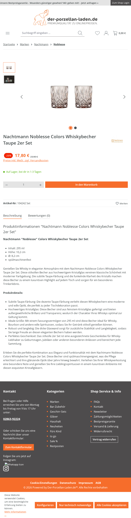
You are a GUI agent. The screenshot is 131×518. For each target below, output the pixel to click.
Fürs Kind (55, 431)
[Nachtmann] (117, 140)
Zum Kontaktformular (18, 447)
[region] (65, 96)
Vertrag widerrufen (104, 439)
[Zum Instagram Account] (6, 468)
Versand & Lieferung (106, 426)
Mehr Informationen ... (15, 513)
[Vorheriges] (21, 96)
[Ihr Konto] (106, 33)
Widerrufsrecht (103, 431)
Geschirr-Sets (58, 411)
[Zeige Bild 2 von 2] (75, 128)
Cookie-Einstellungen (43, 483)
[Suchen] (80, 33)
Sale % (54, 441)
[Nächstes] (124, 96)
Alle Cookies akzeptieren (111, 505)
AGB (98, 483)
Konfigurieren (45, 505)
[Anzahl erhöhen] (40, 184)
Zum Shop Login (120, 2)
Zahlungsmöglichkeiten (108, 416)
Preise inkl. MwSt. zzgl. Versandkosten (25, 160)
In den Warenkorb (86, 184)
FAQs (97, 401)
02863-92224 (11, 419)
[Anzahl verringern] (6, 184)
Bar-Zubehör (57, 406)
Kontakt (98, 406)
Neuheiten (56, 426)
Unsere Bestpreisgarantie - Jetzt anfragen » (49, 2)
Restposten (57, 446)
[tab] (12, 216)
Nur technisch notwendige (75, 505)
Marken (54, 401)
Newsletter (100, 411)
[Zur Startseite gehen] (65, 17)
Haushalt (55, 421)
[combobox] (48, 33)
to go (53, 436)
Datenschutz (68, 483)
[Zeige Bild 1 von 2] (70, 128)
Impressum (86, 483)
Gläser (54, 416)
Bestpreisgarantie (104, 421)
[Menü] (7, 33)
